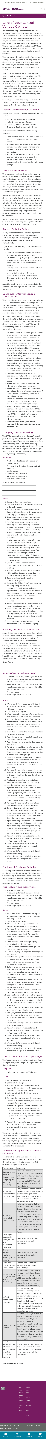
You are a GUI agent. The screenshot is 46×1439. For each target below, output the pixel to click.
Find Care (5, 1436)
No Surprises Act (28, 1405)
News (20, 1410)
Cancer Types (17, 1436)
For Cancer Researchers (36, 2)
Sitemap (15, 1428)
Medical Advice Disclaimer (34, 1426)
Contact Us (29, 1436)
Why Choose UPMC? (21, 1390)
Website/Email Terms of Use (17, 1426)
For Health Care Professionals (15, 2)
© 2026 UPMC (4, 1426)
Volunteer (28, 1418)
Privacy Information (5, 1428)
